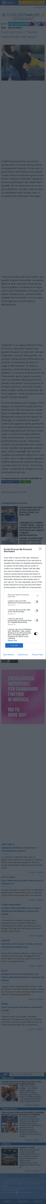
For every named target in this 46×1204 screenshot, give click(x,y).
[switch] (36, 601)
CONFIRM (14, 645)
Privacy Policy (37, 655)
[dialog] (23, 602)
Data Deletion (8, 655)
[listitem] (23, 595)
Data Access (23, 655)
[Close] (41, 549)
